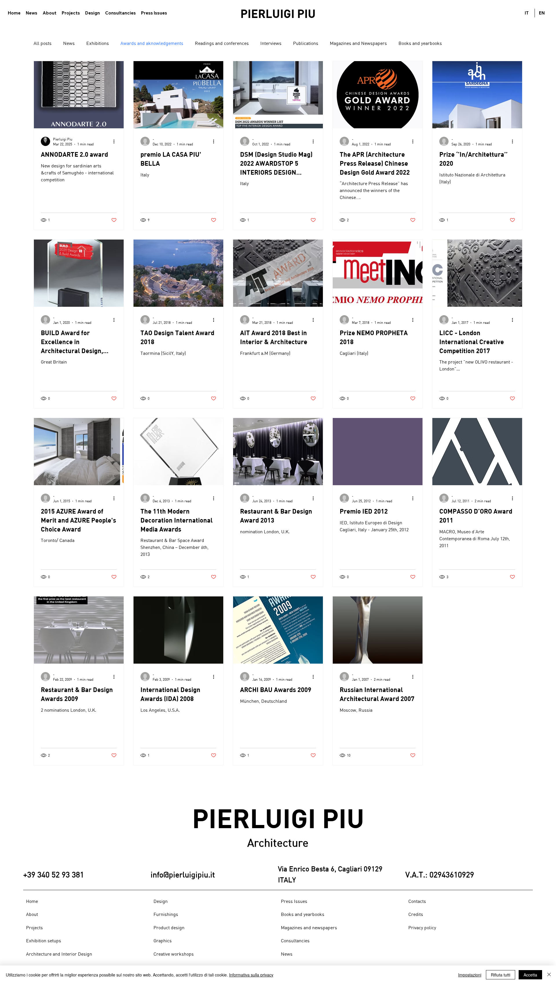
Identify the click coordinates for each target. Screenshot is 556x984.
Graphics (162, 940)
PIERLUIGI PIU (278, 13)
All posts (43, 43)
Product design (168, 927)
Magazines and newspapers (309, 927)
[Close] (549, 974)
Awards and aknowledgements (151, 43)
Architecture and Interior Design (59, 954)
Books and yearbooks (420, 43)
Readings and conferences (222, 43)
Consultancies (295, 940)
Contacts (417, 901)
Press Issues (294, 901)
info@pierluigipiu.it (183, 874)
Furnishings (165, 914)
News (69, 43)
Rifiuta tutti (500, 975)
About (32, 914)
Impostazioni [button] (469, 975)
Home (32, 901)
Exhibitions (97, 43)
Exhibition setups (43, 940)
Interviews (270, 43)
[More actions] (115, 141)
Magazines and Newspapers (358, 43)
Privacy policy (422, 927)
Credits (415, 914)
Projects (34, 927)
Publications (305, 43)
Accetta (530, 975)
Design (160, 901)
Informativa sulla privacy (251, 975)
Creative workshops (173, 954)
